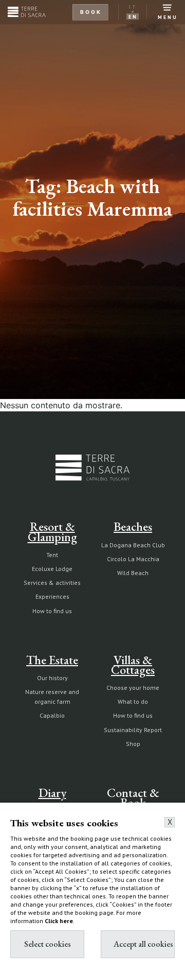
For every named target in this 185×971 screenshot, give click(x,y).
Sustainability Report (133, 730)
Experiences (52, 596)
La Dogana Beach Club (133, 545)
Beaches (133, 526)
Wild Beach (133, 573)
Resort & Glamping (52, 531)
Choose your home (132, 687)
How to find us (52, 611)
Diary (52, 793)
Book (91, 12)
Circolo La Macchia (133, 559)
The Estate (52, 660)
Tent (52, 555)
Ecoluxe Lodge (52, 569)
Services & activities (52, 582)
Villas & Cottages (133, 665)
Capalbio (52, 715)
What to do (133, 701)
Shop (133, 744)
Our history (52, 678)
